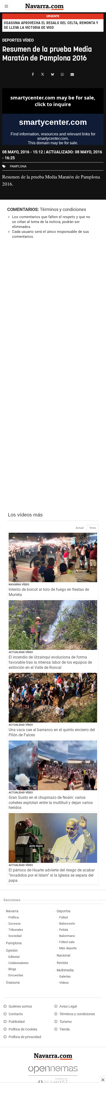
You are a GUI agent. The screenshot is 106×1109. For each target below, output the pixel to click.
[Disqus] (53, 310)
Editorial (13, 957)
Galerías (65, 976)
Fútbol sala (66, 942)
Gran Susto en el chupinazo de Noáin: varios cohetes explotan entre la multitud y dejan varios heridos (51, 802)
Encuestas (15, 975)
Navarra (12, 911)
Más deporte (68, 948)
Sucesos (14, 923)
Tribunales (15, 930)
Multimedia (65, 970)
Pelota (63, 930)
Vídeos (64, 982)
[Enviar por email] (72, 74)
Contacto (16, 1014)
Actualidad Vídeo (21, 652)
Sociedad (14, 936)
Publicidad (17, 1022)
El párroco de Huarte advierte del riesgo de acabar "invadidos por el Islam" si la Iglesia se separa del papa (52, 875)
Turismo (65, 1022)
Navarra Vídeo (19, 584)
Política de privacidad (25, 1037)
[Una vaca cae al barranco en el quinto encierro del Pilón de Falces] (53, 698)
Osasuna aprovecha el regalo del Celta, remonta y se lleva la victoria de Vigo (51, 25)
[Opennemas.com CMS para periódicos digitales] (53, 1074)
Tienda (64, 1029)
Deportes (64, 911)
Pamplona (14, 943)
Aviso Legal (68, 1006)
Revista (62, 963)
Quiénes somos (20, 1006)
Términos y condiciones (63, 209)
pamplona (18, 166)
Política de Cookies (23, 1029)
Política (13, 917)
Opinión (12, 950)
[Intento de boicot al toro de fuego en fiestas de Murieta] (53, 557)
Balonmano (67, 936)
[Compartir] (33, 74)
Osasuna (13, 982)
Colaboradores (18, 963)
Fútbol (63, 917)
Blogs (12, 969)
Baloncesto (67, 923)
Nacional (63, 955)
